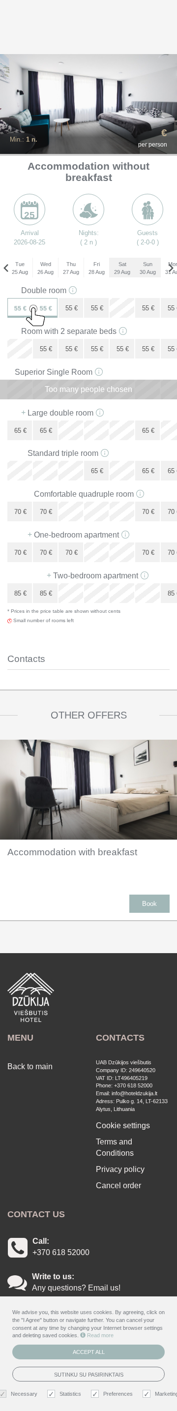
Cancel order (118, 1185)
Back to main (30, 1066)
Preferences (118, 1394)
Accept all (89, 1352)
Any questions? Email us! (76, 1288)
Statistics (70, 1394)
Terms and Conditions (115, 1147)
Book (149, 903)
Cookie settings (123, 1125)
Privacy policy (120, 1169)
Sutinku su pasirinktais (88, 1375)
